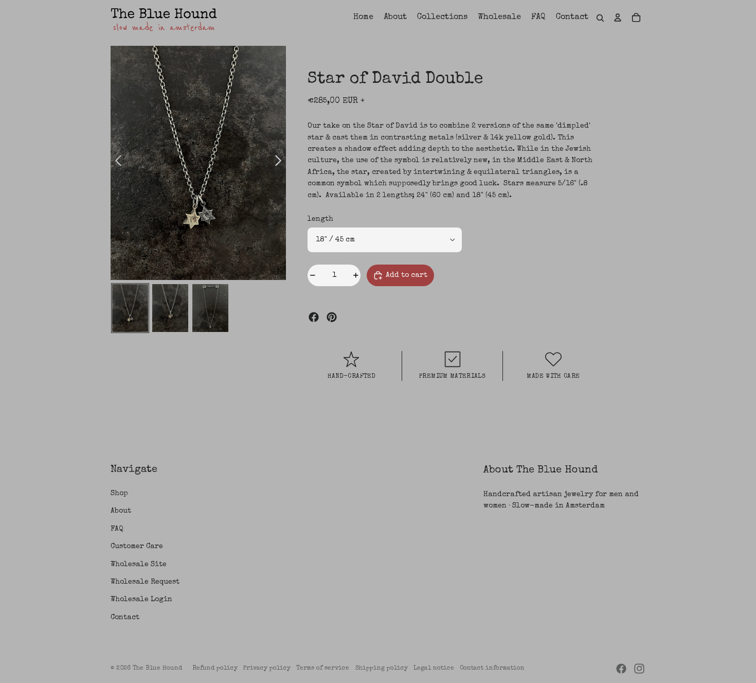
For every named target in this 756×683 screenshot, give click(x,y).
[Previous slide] (119, 162)
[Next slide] (277, 162)
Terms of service (322, 669)
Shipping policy (381, 669)
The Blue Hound (157, 669)
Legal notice (433, 669)
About (121, 511)
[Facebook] (314, 317)
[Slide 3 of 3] (210, 308)
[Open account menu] (617, 17)
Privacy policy (267, 669)
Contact (125, 617)
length (320, 219)
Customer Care (137, 546)
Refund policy (215, 669)
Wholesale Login (141, 599)
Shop (119, 493)
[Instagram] (639, 668)
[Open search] (600, 18)
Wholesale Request (145, 582)
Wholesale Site (139, 564)
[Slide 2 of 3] (170, 308)
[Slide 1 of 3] (130, 308)
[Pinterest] (332, 317)
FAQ (117, 529)
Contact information (492, 669)
